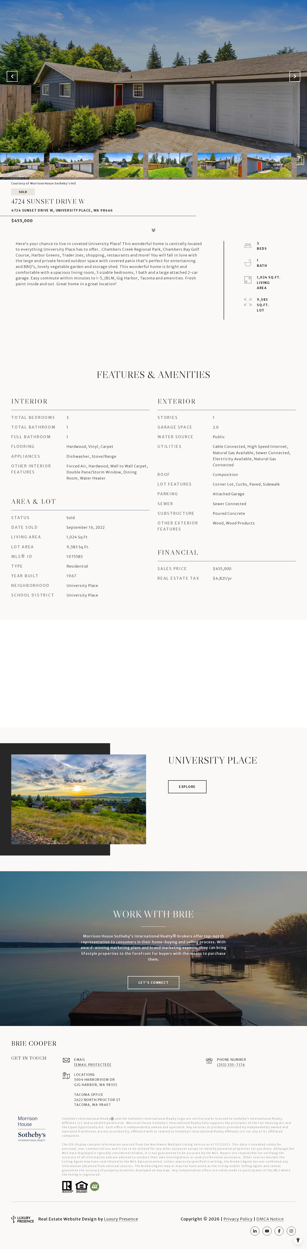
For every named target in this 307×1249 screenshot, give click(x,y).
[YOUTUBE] (267, 1231)
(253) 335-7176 (231, 1065)
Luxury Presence (121, 1219)
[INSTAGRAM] (291, 1231)
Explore (187, 787)
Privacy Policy (238, 1219)
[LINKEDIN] (254, 1231)
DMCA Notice (270, 1219)
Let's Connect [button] (153, 983)
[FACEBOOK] (279, 1231)
